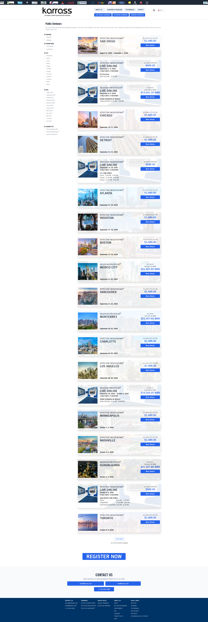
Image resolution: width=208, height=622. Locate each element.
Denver (48, 84)
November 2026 (50, 100)
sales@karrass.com (86, 583)
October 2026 (50, 97)
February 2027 (50, 108)
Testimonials (130, 9)
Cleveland (48, 76)
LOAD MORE (119, 539)
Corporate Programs (114, 9)
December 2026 (50, 103)
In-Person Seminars (121, 15)
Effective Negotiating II (52, 131)
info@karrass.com (123, 583)
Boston (48, 63)
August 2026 (49, 92)
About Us (99, 9)
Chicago (48, 71)
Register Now (104, 556)
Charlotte (48, 68)
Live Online (49, 46)
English (48, 37)
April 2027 (49, 113)
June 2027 (49, 118)
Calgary (48, 66)
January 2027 (50, 105)
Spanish (48, 40)
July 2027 (49, 121)
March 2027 (49, 110)
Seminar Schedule (137, 15)
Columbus (49, 79)
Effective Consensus (51, 134)
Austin (48, 61)
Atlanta (48, 58)
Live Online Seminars (102, 15)
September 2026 (50, 95)
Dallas (47, 81)
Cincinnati (49, 74)
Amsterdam (49, 55)
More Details (150, 45)
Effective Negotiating (52, 129)
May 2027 (49, 116)
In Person (49, 49)
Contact (141, 9)
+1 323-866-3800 (104, 589)
